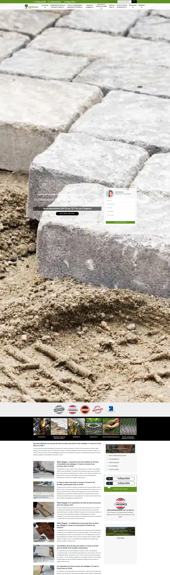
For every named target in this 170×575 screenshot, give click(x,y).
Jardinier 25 (141, 6)
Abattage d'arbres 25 (90, 6)
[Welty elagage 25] (31, 6)
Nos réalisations (67, 213)
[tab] (85, 230)
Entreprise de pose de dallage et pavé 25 (57, 6)
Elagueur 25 (45, 6)
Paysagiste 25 (132, 6)
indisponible (40, 2)
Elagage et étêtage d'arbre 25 (101, 6)
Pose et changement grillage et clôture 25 (75, 6)
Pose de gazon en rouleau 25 (122, 6)
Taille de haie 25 (111, 6)
